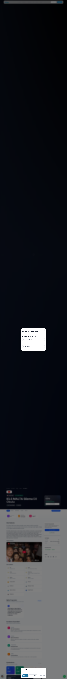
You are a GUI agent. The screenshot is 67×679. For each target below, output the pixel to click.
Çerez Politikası (42, 675)
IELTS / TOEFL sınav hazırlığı (28, 343)
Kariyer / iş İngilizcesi (27, 346)
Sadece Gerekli (33, 675)
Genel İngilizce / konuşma (28, 339)
